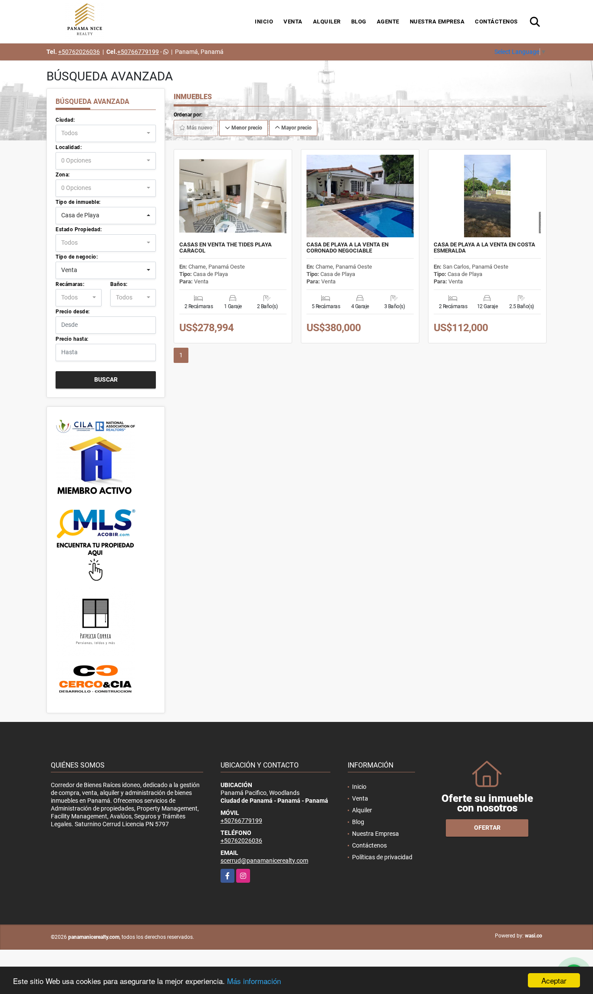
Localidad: (69, 147)
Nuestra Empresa (437, 21)
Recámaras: (70, 284)
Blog (358, 21)
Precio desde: (73, 312)
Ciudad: (65, 120)
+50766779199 (138, 51)
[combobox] (106, 133)
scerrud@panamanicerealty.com (264, 860)
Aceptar (554, 980)
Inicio (264, 21)
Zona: (63, 175)
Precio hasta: (72, 339)
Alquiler (327, 21)
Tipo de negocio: (77, 257)
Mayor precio (296, 128)
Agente (388, 21)
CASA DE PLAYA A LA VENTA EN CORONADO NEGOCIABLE (347, 248)
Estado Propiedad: (79, 229)
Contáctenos (496, 21)
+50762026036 (79, 51)
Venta (293, 21)
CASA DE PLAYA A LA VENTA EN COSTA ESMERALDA (484, 248)
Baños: (119, 284)
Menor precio (246, 128)
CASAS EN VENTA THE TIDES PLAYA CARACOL (225, 248)
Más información (254, 980)
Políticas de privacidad (382, 857)
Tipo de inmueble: (78, 202)
